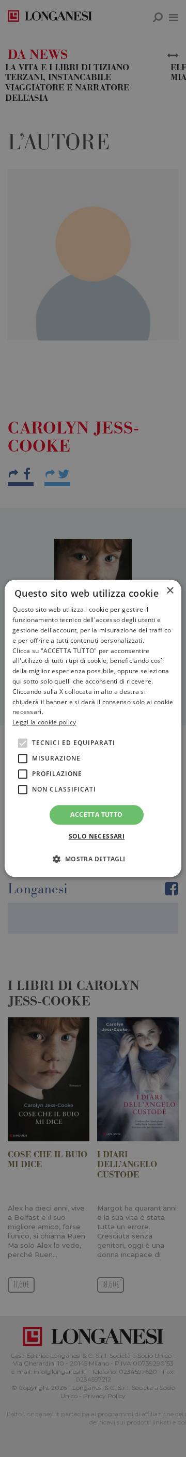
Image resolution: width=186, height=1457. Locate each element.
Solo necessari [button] (97, 836)
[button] (92, 859)
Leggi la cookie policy (44, 722)
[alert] (93, 728)
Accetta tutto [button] (96, 814)
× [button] (170, 591)
